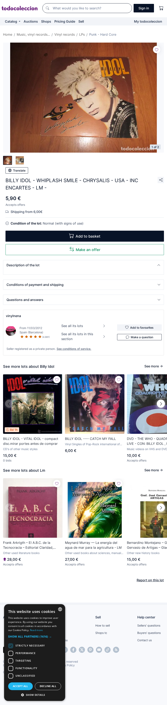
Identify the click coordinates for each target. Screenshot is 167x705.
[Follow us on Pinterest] (90, 650)
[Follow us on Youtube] (99, 650)
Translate (19, 170)
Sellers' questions (148, 625)
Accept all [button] (20, 686)
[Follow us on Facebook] (73, 650)
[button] (83, 265)
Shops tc (101, 632)
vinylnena (13, 316)
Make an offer (88, 250)
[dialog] (34, 652)
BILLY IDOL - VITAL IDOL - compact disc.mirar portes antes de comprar (30, 441)
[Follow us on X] (82, 650)
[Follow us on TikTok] (107, 650)
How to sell (102, 625)
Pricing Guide (64, 21)
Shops (46, 21)
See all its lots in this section (77, 336)
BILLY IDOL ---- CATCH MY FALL (90, 439)
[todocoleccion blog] (116, 650)
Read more (36, 630)
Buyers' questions (149, 632)
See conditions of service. (74, 348)
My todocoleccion (148, 21)
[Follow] (156, 49)
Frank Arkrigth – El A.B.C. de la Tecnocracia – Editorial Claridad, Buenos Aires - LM (28, 545)
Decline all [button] (48, 686)
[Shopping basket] (161, 8)
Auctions (31, 21)
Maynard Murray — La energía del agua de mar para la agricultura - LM (93, 545)
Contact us (144, 640)
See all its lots (72, 326)
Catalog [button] (11, 21)
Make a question (142, 337)
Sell (81, 21)
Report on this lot (150, 580)
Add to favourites (142, 327)
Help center (146, 617)
